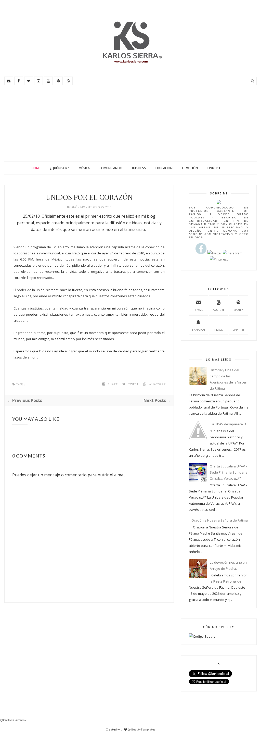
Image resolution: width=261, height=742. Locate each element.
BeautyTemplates (143, 729)
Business (139, 168)
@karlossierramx (13, 720)
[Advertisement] (130, 123)
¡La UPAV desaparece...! (228, 424)
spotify (238, 310)
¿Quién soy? (59, 168)
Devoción (190, 168)
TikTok (218, 329)
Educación (164, 168)
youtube (219, 310)
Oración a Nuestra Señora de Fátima (219, 520)
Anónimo (78, 207)
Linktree (214, 168)
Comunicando (110, 168)
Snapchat (198, 329)
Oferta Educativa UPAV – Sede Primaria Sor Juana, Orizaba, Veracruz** (229, 472)
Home (36, 168)
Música (84, 168)
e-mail (198, 310)
